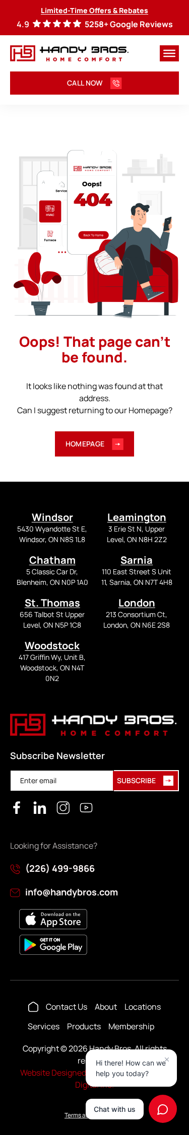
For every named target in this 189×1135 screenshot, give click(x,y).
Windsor (52, 517)
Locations (142, 1006)
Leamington (136, 517)
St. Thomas (52, 603)
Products (84, 1026)
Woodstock (52, 645)
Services (43, 1026)
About (106, 1006)
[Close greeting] (167, 1059)
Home (33, 1007)
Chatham (52, 560)
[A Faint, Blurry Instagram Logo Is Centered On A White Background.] (63, 807)
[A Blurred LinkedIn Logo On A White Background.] (39, 807)
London (136, 603)
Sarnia (136, 560)
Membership (131, 1026)
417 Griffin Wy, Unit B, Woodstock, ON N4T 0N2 (52, 667)
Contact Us (66, 1006)
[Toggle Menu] (169, 53)
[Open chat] (163, 1109)
